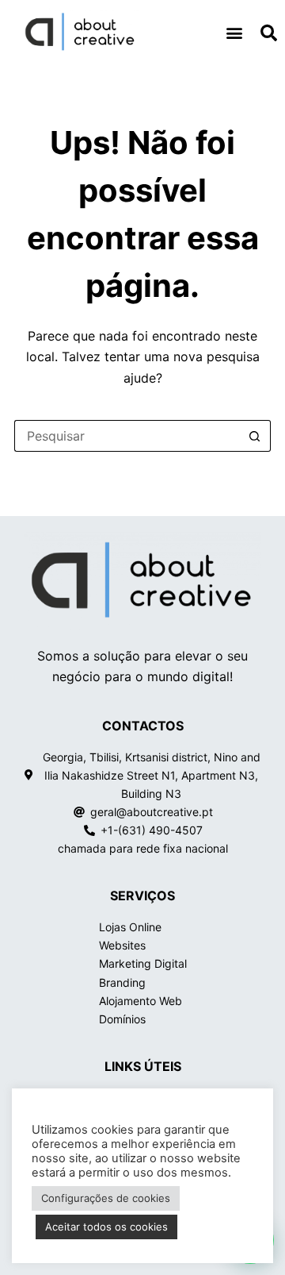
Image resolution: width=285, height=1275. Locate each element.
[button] (234, 32)
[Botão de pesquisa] (255, 436)
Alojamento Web (140, 1000)
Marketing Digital (143, 963)
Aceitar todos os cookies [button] (106, 1226)
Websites (122, 945)
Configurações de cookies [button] (105, 1198)
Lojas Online (130, 927)
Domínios (122, 1019)
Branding (122, 982)
